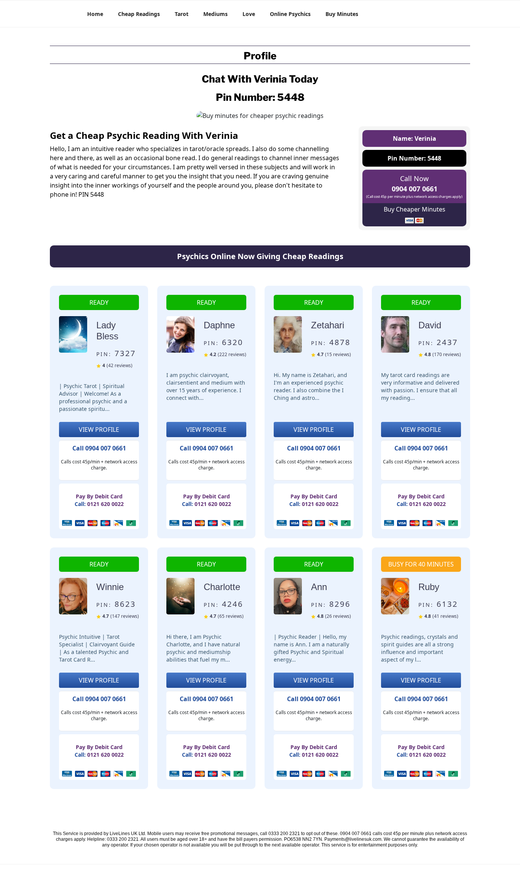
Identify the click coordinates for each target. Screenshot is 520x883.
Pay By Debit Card (99, 496)
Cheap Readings (139, 14)
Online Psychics (290, 14)
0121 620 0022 (105, 504)
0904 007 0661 (414, 188)
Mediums (215, 14)
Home (95, 14)
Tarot (181, 14)
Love (248, 14)
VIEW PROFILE (99, 429)
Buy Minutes (341, 14)
